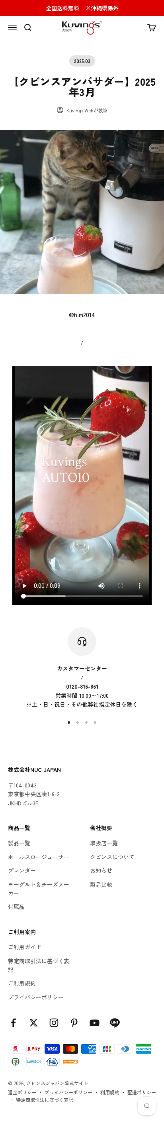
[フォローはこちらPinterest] (74, 1022)
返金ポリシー (22, 1092)
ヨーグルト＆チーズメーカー (38, 888)
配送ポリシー (141, 1092)
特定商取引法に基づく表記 (38, 965)
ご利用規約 (22, 983)
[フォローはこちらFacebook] (13, 1022)
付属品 (16, 907)
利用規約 (109, 1092)
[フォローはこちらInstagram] (54, 1022)
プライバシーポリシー (36, 997)
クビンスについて (112, 857)
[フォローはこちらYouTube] (94, 1022)
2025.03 (82, 60)
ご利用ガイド (24, 947)
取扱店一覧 (104, 843)
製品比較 (101, 884)
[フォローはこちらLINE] (114, 1022)
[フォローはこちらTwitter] (33, 1022)
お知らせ (101, 870)
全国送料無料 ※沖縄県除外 (82, 8)
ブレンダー (22, 870)
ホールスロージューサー (38, 857)
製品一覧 (19, 843)
